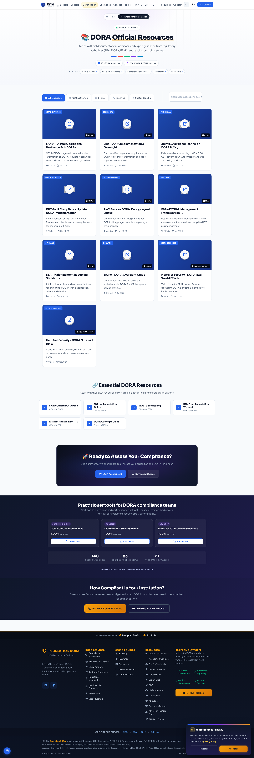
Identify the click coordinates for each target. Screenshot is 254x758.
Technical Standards (98, 672)
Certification (89, 4)
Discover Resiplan (195, 692)
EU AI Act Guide (156, 719)
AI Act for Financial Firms (157, 712)
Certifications (146, 569)
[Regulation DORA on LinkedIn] (45, 685)
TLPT (154, 4)
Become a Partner (157, 706)
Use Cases (105, 4)
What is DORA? (88, 71)
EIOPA (125, 732)
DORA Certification (158, 653)
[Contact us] (7, 750)
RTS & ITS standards (111, 71)
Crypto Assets (126, 674)
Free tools (159, 71)
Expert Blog (154, 679)
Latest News (155, 674)
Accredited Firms (157, 669)
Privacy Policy (125, 744)
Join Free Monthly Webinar (150, 608)
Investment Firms (127, 669)
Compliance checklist (137, 71)
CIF (146, 4)
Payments (124, 664)
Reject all (204, 748)
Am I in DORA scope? (99, 661)
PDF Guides (94, 693)
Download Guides (145, 473)
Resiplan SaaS (130, 635)
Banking (123, 653)
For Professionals (157, 664)
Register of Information (94, 678)
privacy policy (209, 741)
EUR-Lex (155, 732)
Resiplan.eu (47, 753)
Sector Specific (143, 97)
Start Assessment (112, 473)
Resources (165, 4)
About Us (153, 700)
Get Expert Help (65, 753)
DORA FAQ (176, 71)
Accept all (233, 748)
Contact (177, 4)
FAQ (151, 685)
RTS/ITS (138, 4)
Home (112, 16)
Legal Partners (96, 666)
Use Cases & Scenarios (95, 686)
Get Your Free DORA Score (107, 608)
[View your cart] (193, 5)
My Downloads (156, 690)
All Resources (55, 97)
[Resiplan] (53, 685)
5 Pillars (64, 4)
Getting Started (80, 97)
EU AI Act (152, 635)
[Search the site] (186, 4)
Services (117, 4)
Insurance (123, 658)
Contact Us (154, 695)
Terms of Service (112, 744)
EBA (135, 732)
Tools (128, 4)
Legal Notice (100, 744)
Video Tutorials (96, 698)
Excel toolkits (131, 569)
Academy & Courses (159, 658)
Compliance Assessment (95, 655)
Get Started (205, 5)
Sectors (75, 4)
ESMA (143, 732)
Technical (120, 97)
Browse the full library (112, 569)
